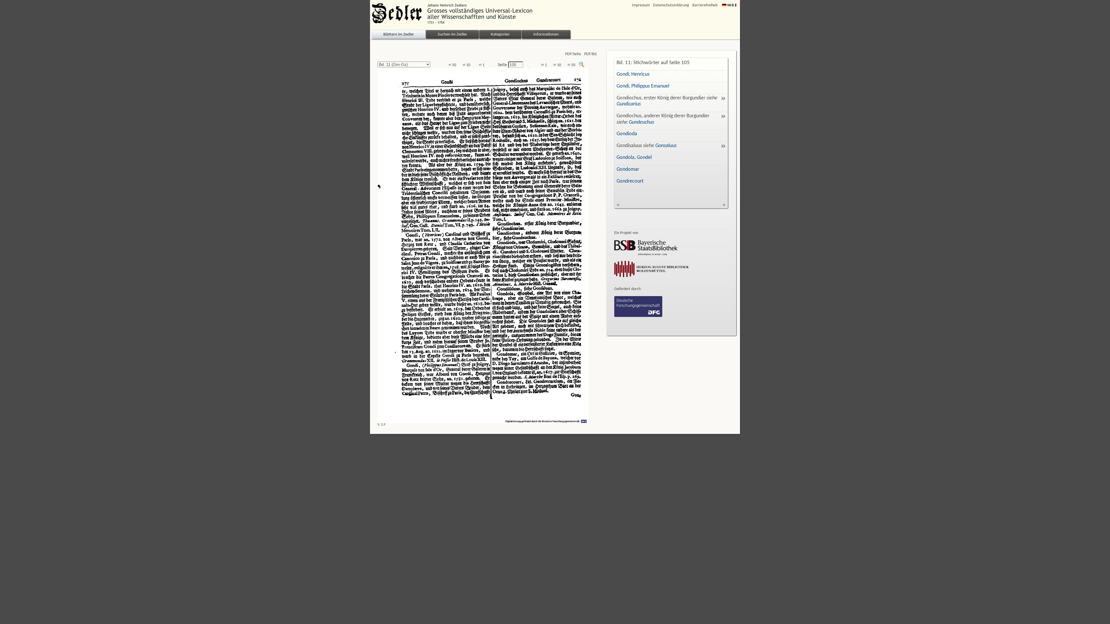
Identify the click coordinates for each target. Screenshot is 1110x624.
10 (467, 65)
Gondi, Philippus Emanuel (643, 86)
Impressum (641, 5)
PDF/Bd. (590, 54)
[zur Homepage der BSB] (645, 254)
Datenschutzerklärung (671, 5)
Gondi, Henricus (633, 74)
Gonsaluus (666, 145)
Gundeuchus (641, 122)
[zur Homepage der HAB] (651, 278)
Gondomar (628, 169)
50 (453, 65)
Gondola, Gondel (634, 157)
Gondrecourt (630, 181)
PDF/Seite (573, 54)
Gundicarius (629, 104)
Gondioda (627, 133)
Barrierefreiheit (705, 5)
